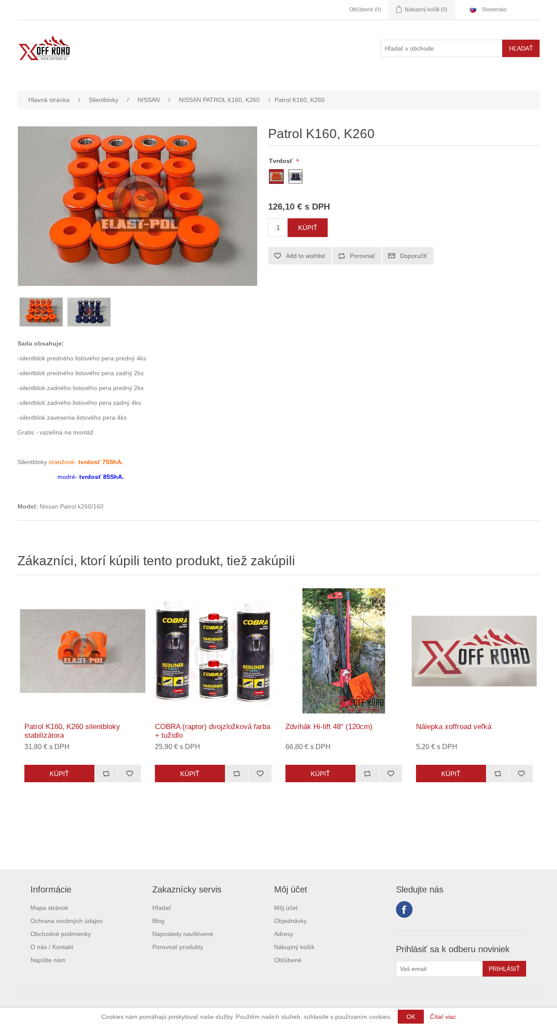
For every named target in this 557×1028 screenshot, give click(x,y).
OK (410, 1016)
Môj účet (286, 907)
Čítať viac (443, 1016)
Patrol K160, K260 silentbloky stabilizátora (72, 731)
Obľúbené (288, 960)
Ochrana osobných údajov (66, 920)
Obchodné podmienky (60, 933)
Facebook (404, 909)
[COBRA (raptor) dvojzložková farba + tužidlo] (213, 651)
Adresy (283, 933)
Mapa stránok (49, 907)
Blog (158, 920)
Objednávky (290, 920)
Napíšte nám (48, 960)
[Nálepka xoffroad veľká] (474, 651)
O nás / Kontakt (51, 946)
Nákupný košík (294, 946)
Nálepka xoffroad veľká (453, 727)
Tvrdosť (282, 160)
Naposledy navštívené (182, 933)
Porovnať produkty (177, 946)
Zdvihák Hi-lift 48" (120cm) (328, 727)
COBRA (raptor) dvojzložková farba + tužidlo (212, 731)
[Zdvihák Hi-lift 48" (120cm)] (343, 651)
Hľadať (161, 907)
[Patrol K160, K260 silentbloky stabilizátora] (82, 651)
